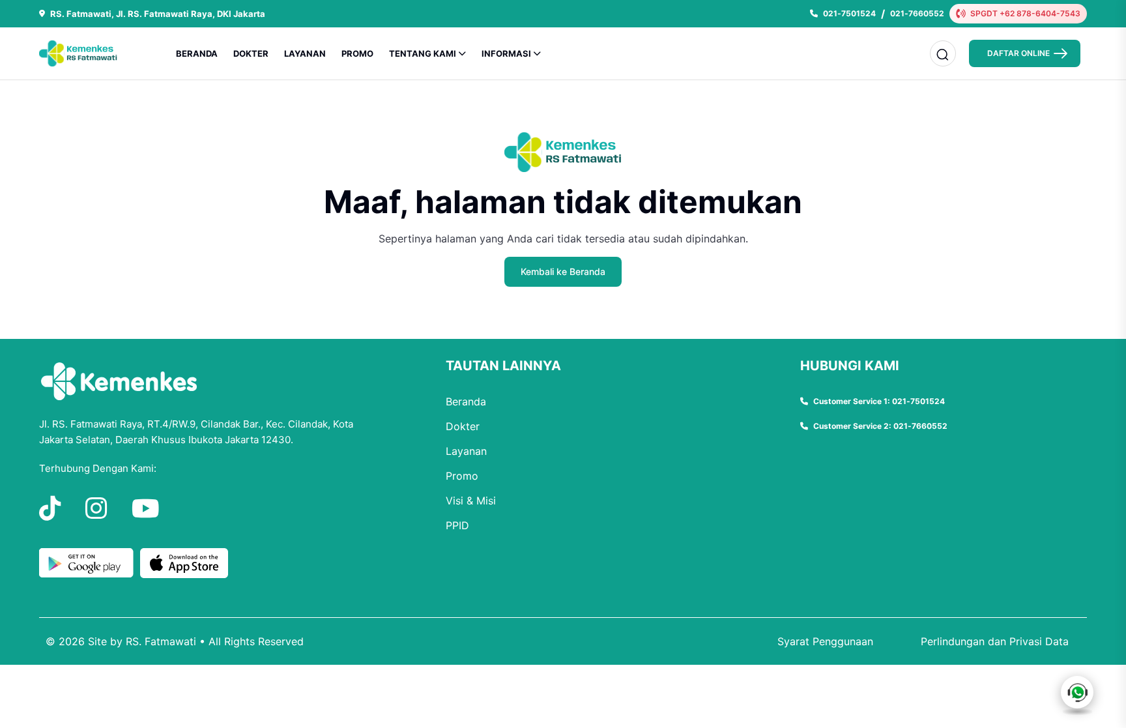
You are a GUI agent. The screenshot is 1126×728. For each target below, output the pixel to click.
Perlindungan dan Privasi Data (995, 641)
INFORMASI (506, 53)
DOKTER (250, 53)
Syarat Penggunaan (825, 641)
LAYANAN (305, 53)
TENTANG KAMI (422, 53)
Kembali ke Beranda (563, 271)
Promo (462, 475)
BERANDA (197, 53)
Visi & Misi (471, 500)
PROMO (357, 53)
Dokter (463, 426)
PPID (457, 525)
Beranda (466, 401)
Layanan (466, 451)
